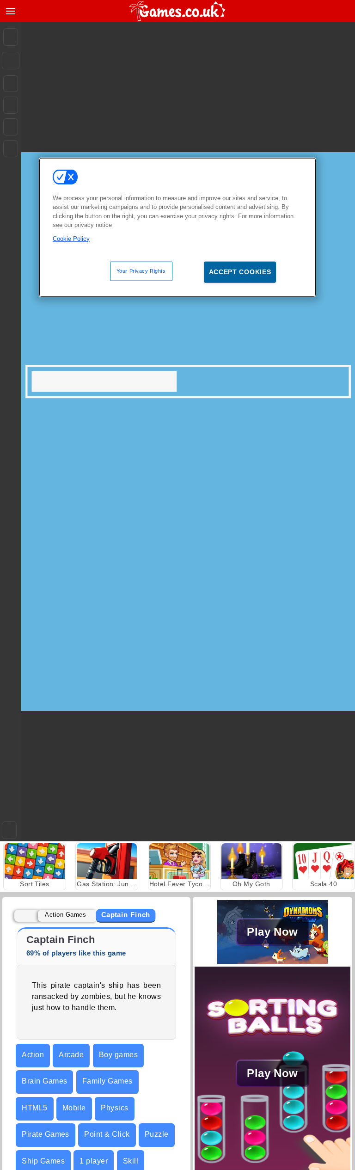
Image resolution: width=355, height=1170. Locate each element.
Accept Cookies (240, 272)
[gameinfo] (10, 127)
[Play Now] (272, 961)
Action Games (65, 915)
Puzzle (157, 1134)
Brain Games (44, 1081)
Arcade (71, 1055)
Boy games (118, 1055)
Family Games (107, 1081)
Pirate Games (45, 1134)
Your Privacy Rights (141, 271)
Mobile (74, 1108)
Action (33, 1055)
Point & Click (106, 1134)
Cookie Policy (71, 238)
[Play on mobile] (10, 148)
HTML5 (34, 1108)
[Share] (10, 60)
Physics (114, 1108)
